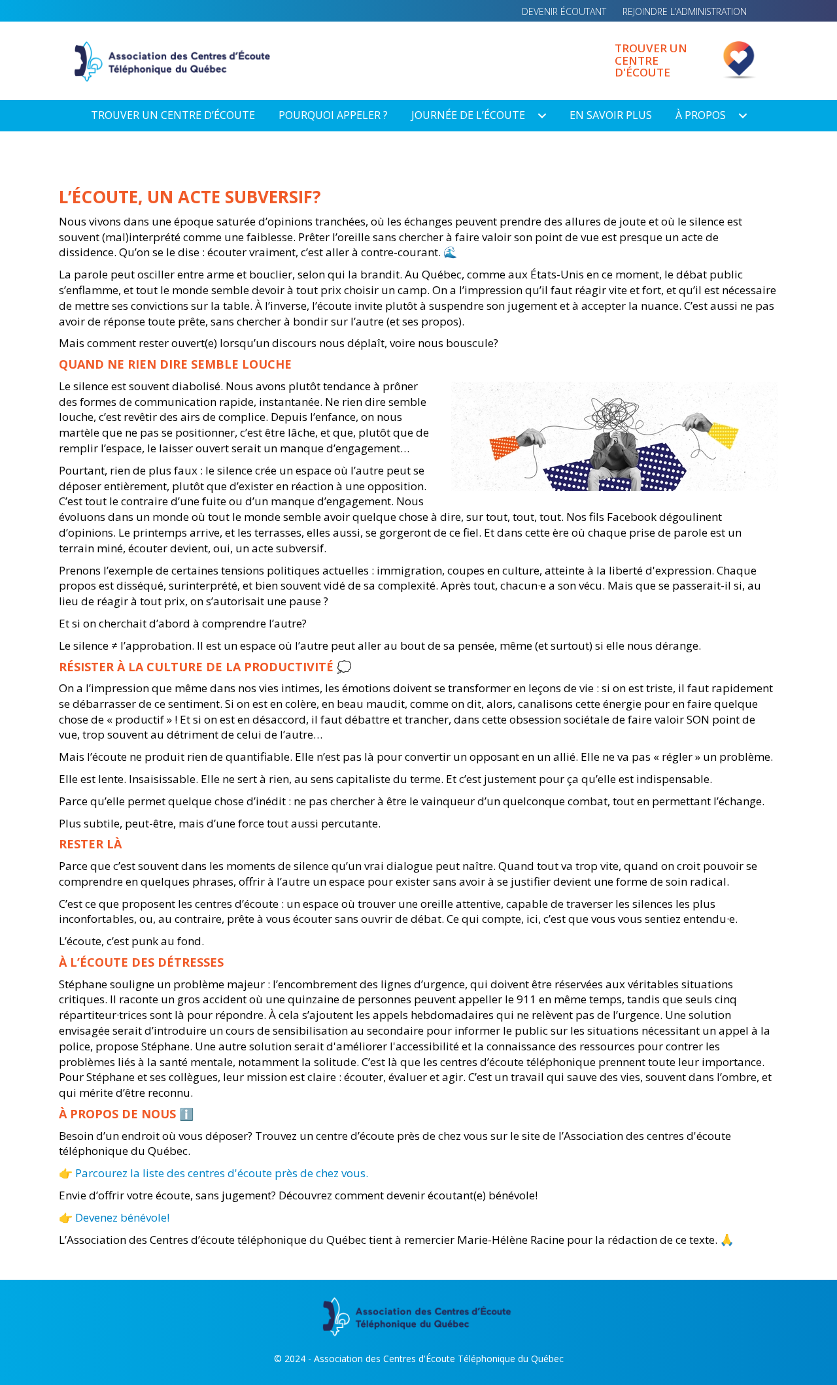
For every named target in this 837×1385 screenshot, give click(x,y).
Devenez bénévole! (122, 1217)
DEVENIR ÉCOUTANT (564, 11)
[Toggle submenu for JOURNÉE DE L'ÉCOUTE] (542, 115)
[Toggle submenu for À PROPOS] (742, 115)
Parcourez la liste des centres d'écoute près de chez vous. (221, 1172)
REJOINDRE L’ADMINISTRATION (685, 11)
